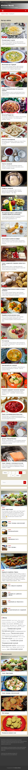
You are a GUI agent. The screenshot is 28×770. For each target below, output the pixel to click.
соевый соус (4, 649)
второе (7, 647)
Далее (17, 475)
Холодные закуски (20, 645)
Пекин (3, 507)
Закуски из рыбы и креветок (15, 626)
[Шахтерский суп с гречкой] (14, 356)
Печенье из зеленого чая (9, 733)
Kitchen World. (7, 5)
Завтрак (20, 625)
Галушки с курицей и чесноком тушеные (13, 390)
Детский (21, 623)
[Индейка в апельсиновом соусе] (14, 305)
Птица (3, 636)
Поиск (24, 482)
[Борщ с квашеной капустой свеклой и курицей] (14, 79)
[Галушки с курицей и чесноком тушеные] (14, 380)
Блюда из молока (14, 620)
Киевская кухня (14, 629)
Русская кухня (7, 638)
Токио (3, 670)
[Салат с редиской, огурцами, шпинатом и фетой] (14, 253)
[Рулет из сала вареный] (14, 130)
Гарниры (4, 623)
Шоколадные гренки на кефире (11, 238)
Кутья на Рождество (8, 115)
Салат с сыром (15, 638)
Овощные (8, 633)
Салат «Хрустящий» (7, 509)
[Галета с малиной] (14, 154)
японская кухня (16, 649)
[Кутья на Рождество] (14, 105)
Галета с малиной (7, 164)
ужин (8, 649)
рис (23, 647)
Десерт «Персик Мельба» (9, 438)
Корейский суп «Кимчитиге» (16, 601)
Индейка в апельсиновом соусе (11, 315)
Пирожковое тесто (13, 539)
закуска (14, 647)
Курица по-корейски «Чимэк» (10, 572)
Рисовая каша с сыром (8, 40)
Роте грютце (5, 341)
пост (21, 647)
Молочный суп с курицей (9, 64)
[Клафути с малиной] (14, 179)
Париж (3, 160)
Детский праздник (5, 625)
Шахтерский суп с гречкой (9, 365)
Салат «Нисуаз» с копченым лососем (12, 463)
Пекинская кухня (17, 633)
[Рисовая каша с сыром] (14, 30)
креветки (18, 647)
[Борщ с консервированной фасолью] (14, 405)
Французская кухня (9, 645)
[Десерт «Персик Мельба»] (14, 429)
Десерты (16, 623)
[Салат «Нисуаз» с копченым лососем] (14, 453)
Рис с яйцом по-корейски (15, 585)
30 (12, 475)
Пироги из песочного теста (7, 635)
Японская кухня (7, 654)
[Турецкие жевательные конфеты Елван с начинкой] (14, 279)
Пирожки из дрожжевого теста (18, 635)
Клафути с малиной (7, 188)
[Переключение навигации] (2, 10)
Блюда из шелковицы (6, 622)
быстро (3, 647)
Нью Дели (4, 37)
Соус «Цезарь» (12, 547)
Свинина (8, 640)
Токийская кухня (16, 641)
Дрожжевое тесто (13, 625)
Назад (5, 472)
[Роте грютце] (14, 331)
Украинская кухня (10, 643)
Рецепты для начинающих (11, 636)
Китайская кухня (8, 631)
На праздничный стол (20, 631)
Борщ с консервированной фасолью (12, 414)
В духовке (20, 622)
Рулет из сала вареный (8, 139)
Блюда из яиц (13, 622)
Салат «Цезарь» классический (16, 523)
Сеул (3, 570)
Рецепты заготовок (22, 636)
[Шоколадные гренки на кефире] (14, 229)
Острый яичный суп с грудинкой (17, 610)
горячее (10, 647)
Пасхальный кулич (13, 531)
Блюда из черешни (21, 620)
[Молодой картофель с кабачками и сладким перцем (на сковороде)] (14, 203)
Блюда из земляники (6, 620)
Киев (3, 111)
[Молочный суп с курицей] (14, 55)
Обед (3, 633)
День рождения (10, 623)
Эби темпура (5, 713)
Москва (4, 209)
